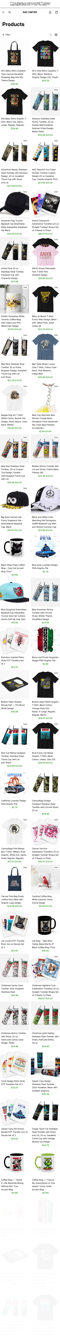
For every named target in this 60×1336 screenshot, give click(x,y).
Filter (8, 34)
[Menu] (3, 12)
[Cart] (56, 12)
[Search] (9, 12)
